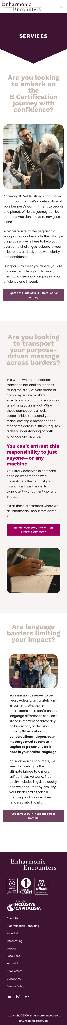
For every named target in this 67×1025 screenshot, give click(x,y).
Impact (11, 948)
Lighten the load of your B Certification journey (33, 295)
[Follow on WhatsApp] (27, 996)
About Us (12, 918)
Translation (14, 933)
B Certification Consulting (23, 926)
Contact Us (14, 979)
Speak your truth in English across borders (33, 816)
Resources (13, 956)
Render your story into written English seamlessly (33, 530)
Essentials (13, 963)
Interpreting (14, 941)
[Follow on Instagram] (18, 996)
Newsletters (14, 971)
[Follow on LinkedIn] (9, 996)
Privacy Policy (15, 986)
